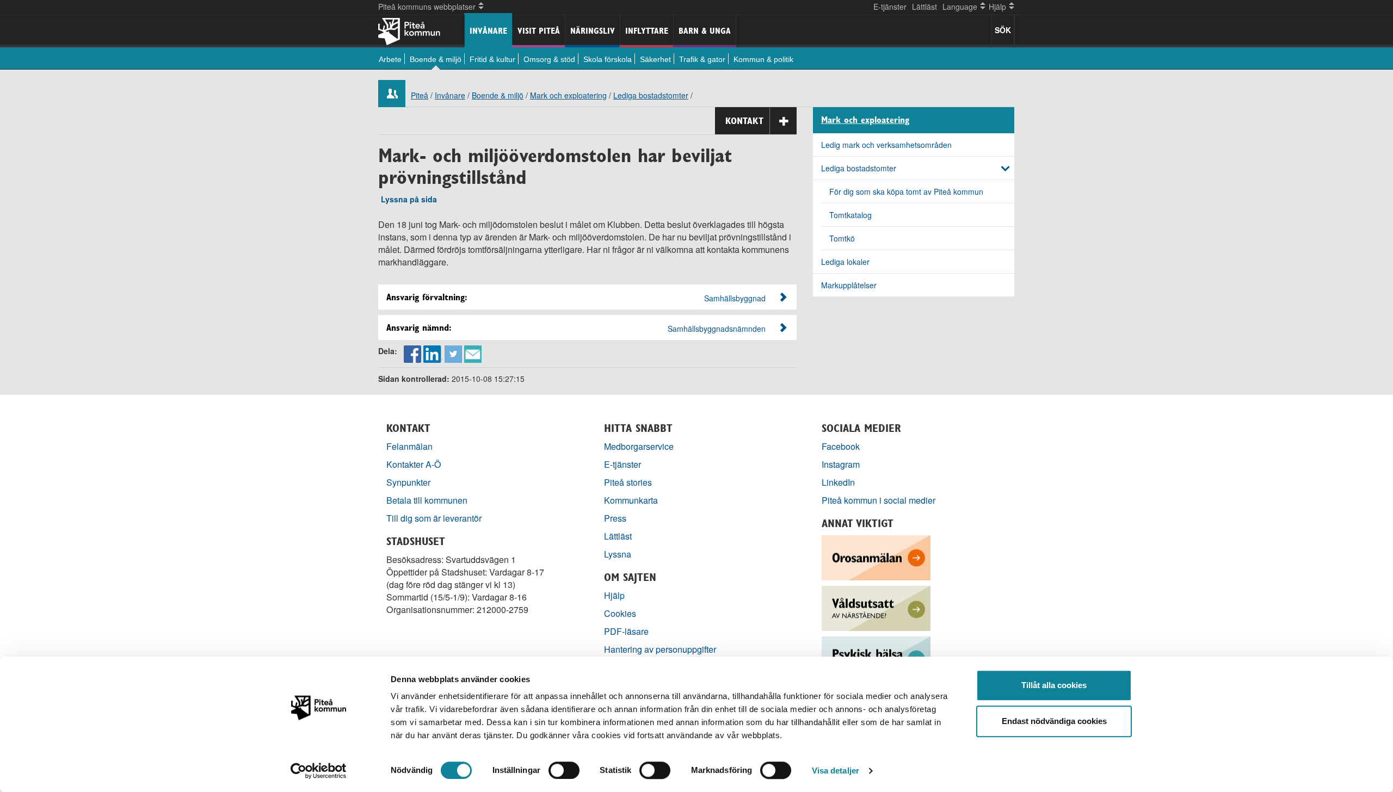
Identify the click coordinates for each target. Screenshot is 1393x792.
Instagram (841, 464)
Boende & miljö (435, 59)
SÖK (1003, 29)
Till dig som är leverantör (435, 518)
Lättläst (924, 6)
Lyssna (617, 554)
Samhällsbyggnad (735, 298)
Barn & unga (705, 31)
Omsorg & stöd (549, 59)
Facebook (841, 446)
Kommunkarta (631, 500)
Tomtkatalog (850, 214)
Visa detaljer (835, 770)
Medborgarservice (639, 446)
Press (615, 518)
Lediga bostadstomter (650, 95)
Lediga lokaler (845, 261)
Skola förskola (607, 59)
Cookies (620, 613)
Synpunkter (408, 482)
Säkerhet (655, 59)
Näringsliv (592, 31)
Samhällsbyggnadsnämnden (717, 328)
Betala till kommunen (426, 500)
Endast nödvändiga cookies (1054, 721)
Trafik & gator (702, 59)
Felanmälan (409, 446)
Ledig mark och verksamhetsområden (886, 144)
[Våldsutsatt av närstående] (876, 607)
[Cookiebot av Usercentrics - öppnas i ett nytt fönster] (318, 771)
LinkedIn (838, 482)
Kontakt (744, 121)
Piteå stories (628, 482)
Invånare (488, 31)
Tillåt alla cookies (1054, 685)
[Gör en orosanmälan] (876, 556)
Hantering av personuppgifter (660, 649)
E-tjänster (890, 6)
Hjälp (614, 595)
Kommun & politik (763, 59)
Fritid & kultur (492, 59)
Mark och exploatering (568, 95)
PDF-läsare (626, 631)
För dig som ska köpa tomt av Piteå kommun (906, 191)
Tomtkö (842, 238)
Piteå (419, 95)
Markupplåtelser (849, 285)
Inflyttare (646, 31)
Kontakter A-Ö (413, 464)
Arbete (390, 59)
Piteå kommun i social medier (878, 500)
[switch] (564, 770)
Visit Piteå (538, 31)
